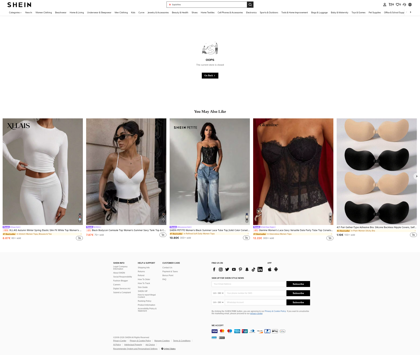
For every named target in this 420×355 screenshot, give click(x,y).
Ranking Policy (144, 301)
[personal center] (385, 5)
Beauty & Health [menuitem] (180, 12)
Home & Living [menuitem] (77, 12)
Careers (116, 285)
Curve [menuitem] (141, 12)
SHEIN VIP (142, 291)
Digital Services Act (121, 288)
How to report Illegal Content (147, 296)
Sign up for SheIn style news (228, 278)
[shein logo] (19, 4)
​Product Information (146, 305)
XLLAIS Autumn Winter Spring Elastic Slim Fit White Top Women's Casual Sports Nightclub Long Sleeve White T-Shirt (43, 230)
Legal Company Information (120, 267)
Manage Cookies (162, 341)
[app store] (269, 271)
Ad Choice (150, 345)
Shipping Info (144, 267)
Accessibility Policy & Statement (147, 309)
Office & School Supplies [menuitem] (395, 12)
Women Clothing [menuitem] (43, 12)
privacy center (256, 313)
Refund (141, 275)
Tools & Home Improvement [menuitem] (294, 12)
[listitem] (43, 179)
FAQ (164, 279)
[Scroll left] (406, 12)
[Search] (250, 4)
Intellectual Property (133, 345)
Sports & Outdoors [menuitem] (269, 12)
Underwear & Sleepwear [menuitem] (99, 12)
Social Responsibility (122, 277)
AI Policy (117, 345)
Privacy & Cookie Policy (275, 311)
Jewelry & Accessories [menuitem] (158, 12)
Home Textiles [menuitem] (207, 12)
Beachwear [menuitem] (60, 12)
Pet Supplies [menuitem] (375, 12)
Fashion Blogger (120, 281)
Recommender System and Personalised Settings (135, 349)
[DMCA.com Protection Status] (222, 337)
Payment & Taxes (170, 271)
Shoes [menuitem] (195, 12)
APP (269, 263)
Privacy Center (119, 341)
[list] (238, 269)
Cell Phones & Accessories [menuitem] (230, 12)
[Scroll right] (410, 12)
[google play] (276, 271)
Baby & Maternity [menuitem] (339, 12)
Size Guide (143, 287)
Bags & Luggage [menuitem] (319, 12)
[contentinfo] (261, 331)
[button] (404, 5)
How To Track (144, 283)
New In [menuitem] (28, 12)
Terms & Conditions (181, 341)
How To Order (144, 279)
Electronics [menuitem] (251, 12)
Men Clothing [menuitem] (121, 12)
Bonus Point (167, 275)
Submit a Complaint (122, 292)
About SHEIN (119, 273)
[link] (391, 4)
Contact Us (167, 267)
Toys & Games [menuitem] (358, 12)
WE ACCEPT (217, 326)
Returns (141, 271)
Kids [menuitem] (133, 12)
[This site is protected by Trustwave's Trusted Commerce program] (214, 337)
